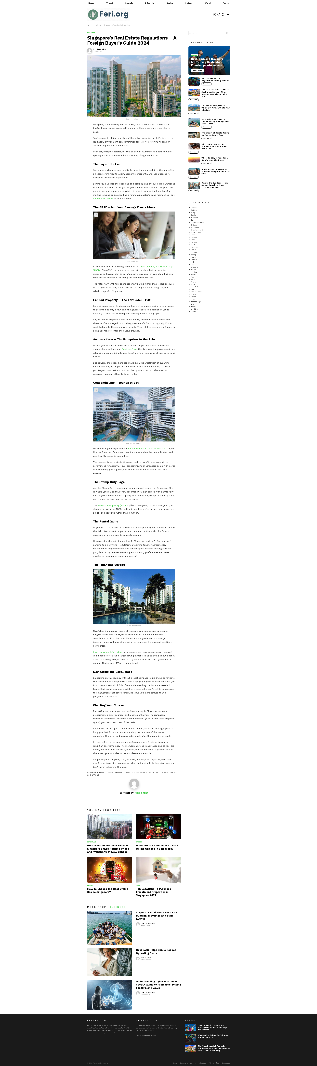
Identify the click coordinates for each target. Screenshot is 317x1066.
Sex (192, 289)
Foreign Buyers (96, 772)
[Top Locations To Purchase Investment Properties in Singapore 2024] (158, 870)
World (208, 3)
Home (193, 257)
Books (170, 3)
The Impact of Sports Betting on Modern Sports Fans (215, 134)
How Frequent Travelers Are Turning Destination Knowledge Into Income (212, 1027)
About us (202, 1063)
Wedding (194, 309)
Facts (226, 3)
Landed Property (116, 772)
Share (90, 58)
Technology (195, 302)
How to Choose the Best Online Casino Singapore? (107, 890)
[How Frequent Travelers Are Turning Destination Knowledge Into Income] (209, 60)
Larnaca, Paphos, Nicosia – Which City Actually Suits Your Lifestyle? (215, 108)
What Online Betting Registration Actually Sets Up (215, 79)
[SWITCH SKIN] (223, 14)
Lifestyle (149, 3)
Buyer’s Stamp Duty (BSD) (112, 505)
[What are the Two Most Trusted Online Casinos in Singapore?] (158, 826)
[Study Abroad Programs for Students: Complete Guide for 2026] (194, 171)
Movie (193, 269)
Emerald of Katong (103, 198)
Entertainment (197, 230)
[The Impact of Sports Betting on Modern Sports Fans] (194, 135)
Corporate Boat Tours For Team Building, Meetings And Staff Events (156, 915)
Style (193, 299)
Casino (139, 842)
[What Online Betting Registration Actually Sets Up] (194, 81)
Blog (138, 885)
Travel (109, 3)
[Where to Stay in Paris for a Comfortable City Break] (194, 159)
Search (227, 33)
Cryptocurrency (197, 222)
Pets (193, 279)
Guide (193, 245)
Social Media (196, 292)
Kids (193, 262)
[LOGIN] (214, 14)
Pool (193, 284)
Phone (193, 282)
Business (117, 907)
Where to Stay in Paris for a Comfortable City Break (214, 159)
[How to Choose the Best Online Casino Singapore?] (109, 870)
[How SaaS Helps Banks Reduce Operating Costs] (109, 962)
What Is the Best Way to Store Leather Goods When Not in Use (214, 146)
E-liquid (194, 225)
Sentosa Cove (129, 349)
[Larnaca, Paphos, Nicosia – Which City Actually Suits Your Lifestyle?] (194, 108)
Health (193, 250)
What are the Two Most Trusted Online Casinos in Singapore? (157, 847)
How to (194, 260)
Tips (193, 304)
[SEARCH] (218, 14)
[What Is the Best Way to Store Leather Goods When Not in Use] (194, 146)
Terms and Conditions (188, 1063)
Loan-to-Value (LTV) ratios (107, 652)
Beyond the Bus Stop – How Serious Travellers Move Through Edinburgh (214, 185)
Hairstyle (194, 247)
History (188, 3)
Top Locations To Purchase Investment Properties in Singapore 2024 (153, 892)
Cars (193, 220)
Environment (196, 232)
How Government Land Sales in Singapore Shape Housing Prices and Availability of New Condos (108, 848)
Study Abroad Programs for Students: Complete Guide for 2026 (215, 171)
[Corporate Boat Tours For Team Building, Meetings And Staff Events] (109, 928)
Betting (194, 210)
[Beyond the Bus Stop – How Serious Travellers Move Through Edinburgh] (194, 185)
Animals (129, 3)
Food (193, 240)
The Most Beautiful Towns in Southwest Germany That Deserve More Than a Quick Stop (215, 93)
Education (195, 227)
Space (193, 294)
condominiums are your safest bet (146, 448)
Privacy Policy (214, 1063)
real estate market (137, 772)
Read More (207, 84)
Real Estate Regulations (163, 772)
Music (193, 274)
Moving (194, 272)
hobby (193, 255)
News (91, 3)
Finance (194, 237)
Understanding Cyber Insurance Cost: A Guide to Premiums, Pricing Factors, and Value (158, 984)
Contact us (226, 1063)
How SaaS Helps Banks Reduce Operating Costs (156, 951)
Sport (193, 297)
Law (193, 265)
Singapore (93, 775)
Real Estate (196, 287)
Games (194, 242)
